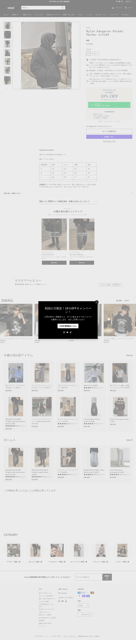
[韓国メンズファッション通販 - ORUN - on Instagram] (64, 332)
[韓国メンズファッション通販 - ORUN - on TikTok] (71, 332)
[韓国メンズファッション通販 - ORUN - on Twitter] (67, 332)
